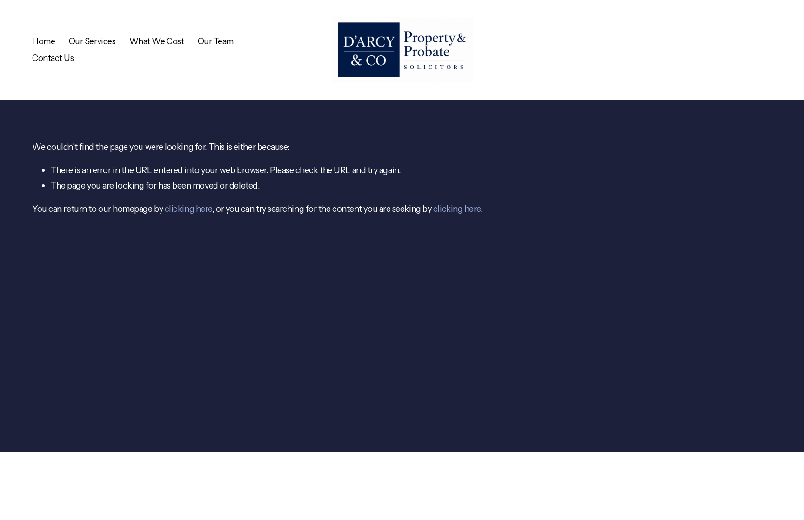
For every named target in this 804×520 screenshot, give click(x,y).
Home (43, 41)
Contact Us (53, 58)
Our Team (216, 41)
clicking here (188, 208)
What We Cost (156, 41)
